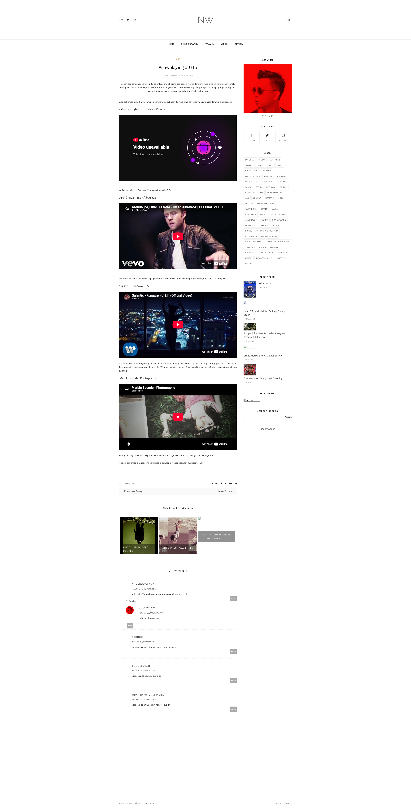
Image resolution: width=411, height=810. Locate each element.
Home (171, 44)
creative (257, 198)
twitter (267, 140)
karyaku (267, 170)
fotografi (250, 160)
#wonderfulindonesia (278, 241)
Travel (209, 44)
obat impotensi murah (149, 694)
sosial (248, 165)
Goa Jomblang (279, 220)
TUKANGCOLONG (143, 584)
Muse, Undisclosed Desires (136, 549)
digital (248, 258)
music (280, 198)
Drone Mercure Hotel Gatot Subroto (263, 355)
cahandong (251, 209)
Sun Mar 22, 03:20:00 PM (151, 612)
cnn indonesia (266, 252)
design (259, 187)
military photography (267, 231)
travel (270, 165)
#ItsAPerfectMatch (254, 241)
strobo (137, 636)
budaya (276, 225)
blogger (268, 176)
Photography (189, 44)
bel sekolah (141, 665)
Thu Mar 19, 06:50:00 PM (144, 588)
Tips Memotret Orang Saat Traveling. (263, 378)
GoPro (264, 220)
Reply (233, 599)
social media (283, 181)
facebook (251, 140)
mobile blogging (275, 192)
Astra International (268, 247)
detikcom (270, 187)
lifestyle (269, 198)
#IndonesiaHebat (269, 236)
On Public (263, 225)
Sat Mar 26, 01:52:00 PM (144, 670)
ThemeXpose (148, 803)
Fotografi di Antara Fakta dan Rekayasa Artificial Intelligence (264, 335)
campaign (249, 192)
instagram (283, 140)
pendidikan (250, 214)
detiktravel (283, 252)
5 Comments (128, 483)
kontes (248, 231)
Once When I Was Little (177, 548)
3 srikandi (250, 247)
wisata (248, 187)
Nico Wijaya (147, 608)
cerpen (264, 209)
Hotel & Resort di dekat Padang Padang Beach (265, 313)
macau (275, 209)
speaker (249, 203)
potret (259, 165)
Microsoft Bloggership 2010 (258, 181)
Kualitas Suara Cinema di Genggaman (217, 536)
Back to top (282, 803)
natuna (248, 263)
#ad (247, 198)
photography (251, 170)
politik (263, 214)
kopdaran (281, 176)
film (261, 192)
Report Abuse (267, 428)
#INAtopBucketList (280, 214)
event (279, 165)
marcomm (281, 258)
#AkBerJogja (251, 236)
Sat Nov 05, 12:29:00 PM (144, 699)
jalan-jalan (274, 160)
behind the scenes (265, 203)
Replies (132, 601)
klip (178, 59)
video (262, 160)
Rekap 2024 (265, 283)
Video (224, 44)
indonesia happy (264, 258)
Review (239, 44)
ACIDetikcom (251, 220)
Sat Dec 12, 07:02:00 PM (144, 641)
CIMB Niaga (250, 252)
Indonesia (250, 225)
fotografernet (252, 176)
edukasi (283, 187)
